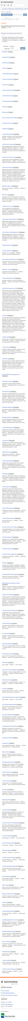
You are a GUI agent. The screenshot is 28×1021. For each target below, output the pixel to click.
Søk (25, 15)
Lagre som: (7, 48)
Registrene (10, 8)
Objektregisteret (19, 8)
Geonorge (4, 8)
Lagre (22, 48)
